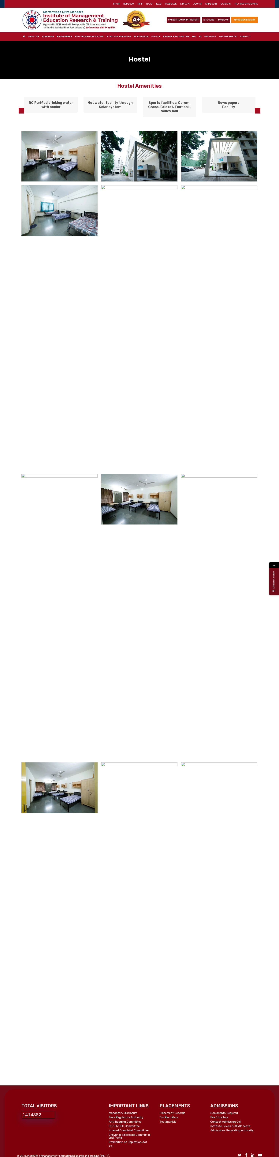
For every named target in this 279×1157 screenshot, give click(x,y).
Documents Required (224, 1113)
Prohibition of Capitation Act (128, 1142)
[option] (51, 105)
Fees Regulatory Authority (126, 1117)
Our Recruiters (169, 1117)
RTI (111, 1146)
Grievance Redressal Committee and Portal (130, 1136)
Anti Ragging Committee (125, 1121)
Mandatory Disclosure (123, 1113)
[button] (21, 111)
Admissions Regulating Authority (232, 1130)
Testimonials (168, 1121)
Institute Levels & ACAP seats (230, 1126)
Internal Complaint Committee (129, 1130)
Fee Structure (219, 1117)
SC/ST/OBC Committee (124, 1126)
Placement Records (172, 1113)
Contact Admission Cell (225, 1121)
